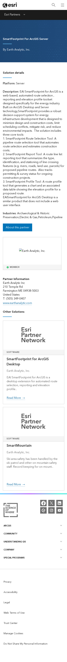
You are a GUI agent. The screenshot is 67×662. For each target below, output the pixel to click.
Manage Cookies (13, 633)
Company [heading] (9, 550)
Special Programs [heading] (14, 558)
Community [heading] (10, 534)
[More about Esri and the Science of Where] (11, 511)
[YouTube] (59, 510)
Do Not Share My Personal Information (26, 644)
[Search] (53, 5)
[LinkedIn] (59, 503)
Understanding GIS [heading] (15, 542)
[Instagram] (51, 510)
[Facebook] (43, 503)
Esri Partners (12, 15)
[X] (51, 503)
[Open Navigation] (62, 5)
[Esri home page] (10, 5)
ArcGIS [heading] (7, 526)
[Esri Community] (43, 510)
